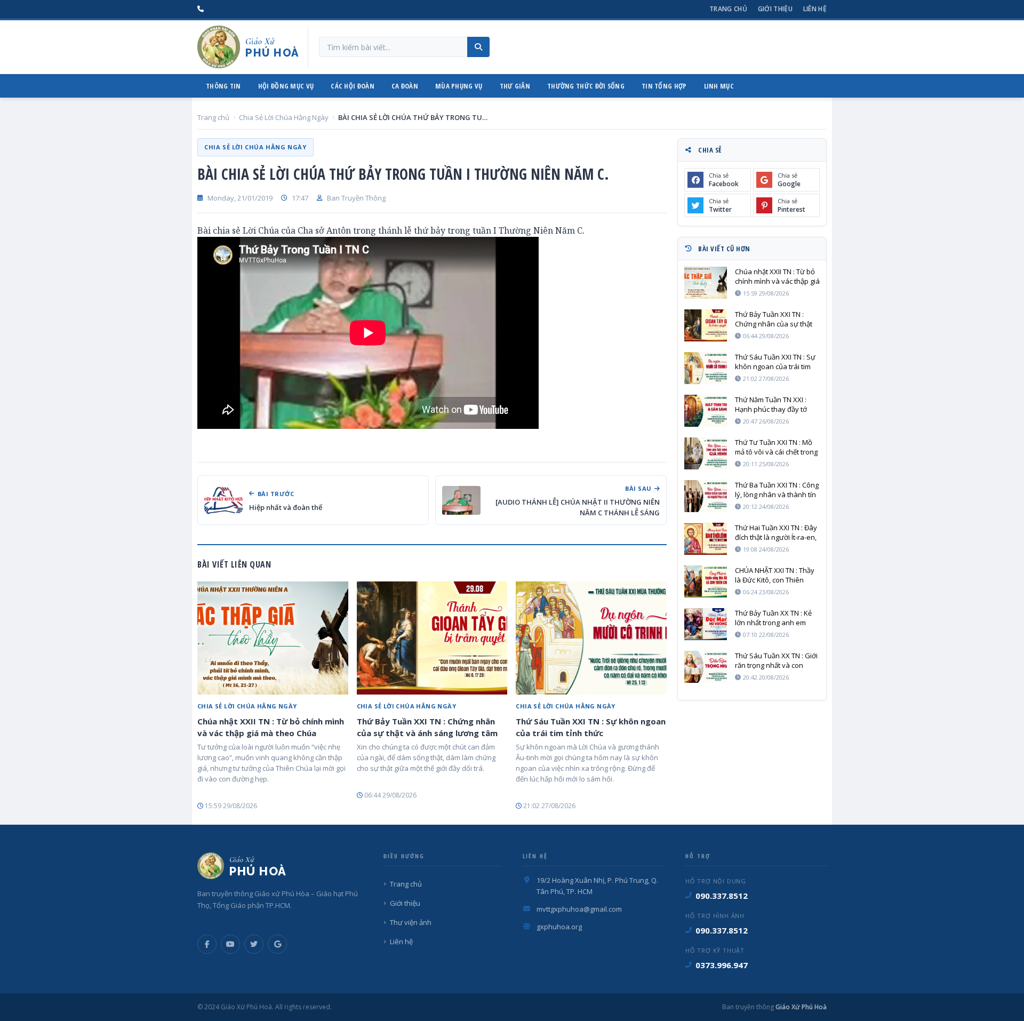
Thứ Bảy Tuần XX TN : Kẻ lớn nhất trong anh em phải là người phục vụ (773, 617)
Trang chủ (728, 8)
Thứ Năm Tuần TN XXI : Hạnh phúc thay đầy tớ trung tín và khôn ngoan (773, 404)
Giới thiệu (775, 8)
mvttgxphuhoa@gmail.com (579, 909)
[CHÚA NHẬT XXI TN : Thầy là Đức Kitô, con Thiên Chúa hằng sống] (705, 581)
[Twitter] (253, 944)
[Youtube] (230, 944)
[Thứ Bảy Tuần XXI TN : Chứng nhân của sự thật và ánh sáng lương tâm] (432, 638)
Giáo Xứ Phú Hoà (800, 1006)
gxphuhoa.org (559, 926)
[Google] (277, 944)
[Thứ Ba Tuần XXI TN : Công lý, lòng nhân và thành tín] (705, 496)
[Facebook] (207, 944)
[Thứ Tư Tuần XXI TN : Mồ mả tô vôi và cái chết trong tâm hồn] (705, 453)
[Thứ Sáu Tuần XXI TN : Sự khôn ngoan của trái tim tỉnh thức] (591, 638)
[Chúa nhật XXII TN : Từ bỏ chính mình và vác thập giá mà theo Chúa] (272, 638)
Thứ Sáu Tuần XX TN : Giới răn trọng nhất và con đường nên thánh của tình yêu (777, 660)
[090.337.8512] (200, 9)
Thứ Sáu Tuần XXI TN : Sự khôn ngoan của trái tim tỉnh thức (591, 727)
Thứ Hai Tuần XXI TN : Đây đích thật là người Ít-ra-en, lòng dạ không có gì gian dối (776, 532)
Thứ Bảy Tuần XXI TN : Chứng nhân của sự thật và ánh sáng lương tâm (427, 727)
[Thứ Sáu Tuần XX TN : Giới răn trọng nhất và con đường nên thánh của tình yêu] (705, 667)
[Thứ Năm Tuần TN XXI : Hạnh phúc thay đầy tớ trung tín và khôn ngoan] (705, 411)
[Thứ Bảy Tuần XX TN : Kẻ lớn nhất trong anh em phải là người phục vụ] (705, 624)
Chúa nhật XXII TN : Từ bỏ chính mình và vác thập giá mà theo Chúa (270, 727)
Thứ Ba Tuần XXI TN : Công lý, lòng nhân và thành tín (777, 489)
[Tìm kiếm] (478, 47)
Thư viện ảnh (410, 922)
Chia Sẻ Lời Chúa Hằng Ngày (284, 117)
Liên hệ (815, 8)
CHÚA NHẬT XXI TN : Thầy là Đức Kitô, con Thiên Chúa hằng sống (774, 575)
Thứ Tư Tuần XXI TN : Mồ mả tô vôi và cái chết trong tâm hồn (776, 447)
